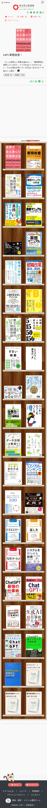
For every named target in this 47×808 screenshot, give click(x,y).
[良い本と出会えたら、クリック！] (31, 81)
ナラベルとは (8, 791)
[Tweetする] (40, 12)
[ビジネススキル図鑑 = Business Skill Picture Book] (34, 387)
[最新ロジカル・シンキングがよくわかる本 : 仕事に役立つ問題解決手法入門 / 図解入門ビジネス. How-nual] (34, 473)
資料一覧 (36, 16)
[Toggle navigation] (42, 2)
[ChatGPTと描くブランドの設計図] (34, 645)
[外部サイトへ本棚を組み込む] (37, 12)
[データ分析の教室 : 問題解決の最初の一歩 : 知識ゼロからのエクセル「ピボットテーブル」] (13, 444)
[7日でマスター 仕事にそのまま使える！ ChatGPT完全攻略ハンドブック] (13, 645)
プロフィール (12, 20)
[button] (28, 12)
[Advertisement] (23, 112)
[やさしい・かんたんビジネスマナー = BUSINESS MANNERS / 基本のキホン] (13, 530)
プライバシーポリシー (16, 794)
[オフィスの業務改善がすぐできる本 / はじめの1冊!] (34, 157)
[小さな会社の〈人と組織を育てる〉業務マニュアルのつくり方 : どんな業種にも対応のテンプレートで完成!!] (13, 214)
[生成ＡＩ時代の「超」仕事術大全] (34, 616)
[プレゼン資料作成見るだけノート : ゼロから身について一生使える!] (13, 473)
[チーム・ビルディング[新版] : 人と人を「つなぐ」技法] (34, 300)
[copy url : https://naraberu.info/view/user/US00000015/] (43, 12)
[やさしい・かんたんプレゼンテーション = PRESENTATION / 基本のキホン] (13, 559)
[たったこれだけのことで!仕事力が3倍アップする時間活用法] (13, 415)
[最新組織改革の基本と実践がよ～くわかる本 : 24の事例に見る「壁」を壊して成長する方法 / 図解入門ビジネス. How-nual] (34, 272)
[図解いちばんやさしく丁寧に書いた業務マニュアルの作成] (34, 185)
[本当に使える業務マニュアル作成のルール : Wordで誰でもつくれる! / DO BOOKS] (34, 243)
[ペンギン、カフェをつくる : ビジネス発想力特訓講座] (34, 415)
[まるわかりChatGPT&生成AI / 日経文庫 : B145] (13, 616)
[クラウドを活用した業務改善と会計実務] (13, 674)
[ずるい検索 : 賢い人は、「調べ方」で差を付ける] (13, 358)
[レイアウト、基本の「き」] (34, 358)
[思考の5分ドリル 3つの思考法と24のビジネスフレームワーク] (13, 392)
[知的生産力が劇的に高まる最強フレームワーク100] (13, 501)
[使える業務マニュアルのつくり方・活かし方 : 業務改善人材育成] (34, 214)
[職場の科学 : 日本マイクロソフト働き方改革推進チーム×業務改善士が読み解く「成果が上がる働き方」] (13, 272)
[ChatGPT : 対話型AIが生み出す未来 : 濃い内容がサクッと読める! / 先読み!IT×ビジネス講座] (34, 588)
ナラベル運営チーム (32, 800)
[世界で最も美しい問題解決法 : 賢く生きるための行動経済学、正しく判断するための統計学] (13, 157)
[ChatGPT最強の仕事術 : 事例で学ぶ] (13, 588)
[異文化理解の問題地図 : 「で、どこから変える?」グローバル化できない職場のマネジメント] (13, 329)
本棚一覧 (23, 16)
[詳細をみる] (18, 71)
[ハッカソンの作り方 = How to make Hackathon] (34, 444)
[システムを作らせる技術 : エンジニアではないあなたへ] (34, 559)
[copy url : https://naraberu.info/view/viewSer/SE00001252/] (42, 81)
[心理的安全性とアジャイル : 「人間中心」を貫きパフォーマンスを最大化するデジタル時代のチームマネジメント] (13, 300)
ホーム (10, 16)
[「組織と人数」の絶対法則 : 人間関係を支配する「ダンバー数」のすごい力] (34, 329)
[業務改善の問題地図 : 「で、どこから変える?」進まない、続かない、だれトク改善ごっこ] (13, 185)
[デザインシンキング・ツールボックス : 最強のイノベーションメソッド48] (13, 248)
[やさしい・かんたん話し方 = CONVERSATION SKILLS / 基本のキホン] (34, 530)
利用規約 (36, 791)
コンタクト (35, 794)
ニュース (23, 791)
